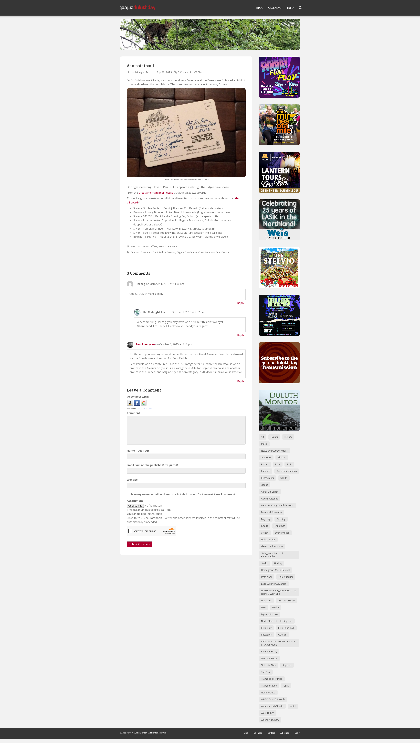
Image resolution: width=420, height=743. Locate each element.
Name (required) (138, 450)
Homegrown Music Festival (275, 570)
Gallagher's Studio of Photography (272, 555)
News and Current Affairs (144, 246)
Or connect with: (138, 396)
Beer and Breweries (141, 252)
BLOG (259, 7)
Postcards (266, 634)
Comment (133, 413)
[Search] (298, 7)
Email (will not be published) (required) (152, 465)
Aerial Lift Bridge (270, 491)
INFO (290, 7)
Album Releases (269, 498)
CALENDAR (275, 7)
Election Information (272, 546)
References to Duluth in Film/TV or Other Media (278, 643)
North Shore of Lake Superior (276, 621)
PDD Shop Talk (286, 627)
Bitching (281, 519)
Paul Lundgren (145, 344)
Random (265, 471)
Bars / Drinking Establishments (277, 505)
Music (264, 443)
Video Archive (268, 692)
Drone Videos (282, 532)
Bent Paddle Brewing (164, 252)
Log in (297, 733)
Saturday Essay (269, 651)
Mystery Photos (269, 614)
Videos (264, 484)
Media (275, 607)
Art (262, 436)
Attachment (135, 500)
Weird (293, 706)
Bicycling (265, 519)
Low (263, 607)
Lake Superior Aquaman (273, 583)
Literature (266, 600)
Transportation (269, 685)
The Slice (266, 672)
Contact (271, 733)
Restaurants (267, 477)
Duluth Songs (268, 539)
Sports (283, 477)
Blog (246, 733)
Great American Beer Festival (156, 192)
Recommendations (168, 246)
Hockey (278, 563)
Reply (240, 303)
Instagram (266, 576)
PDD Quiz (266, 627)
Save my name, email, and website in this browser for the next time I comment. (183, 494)
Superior (287, 665)
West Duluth (267, 712)
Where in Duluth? (270, 719)
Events (274, 436)
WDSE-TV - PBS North (273, 699)
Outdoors (266, 457)
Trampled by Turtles (271, 678)
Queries (282, 634)
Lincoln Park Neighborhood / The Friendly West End (278, 592)
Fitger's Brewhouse (187, 252)
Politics (265, 464)
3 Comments (185, 72)
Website (132, 479)
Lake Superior (285, 576)
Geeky (264, 563)
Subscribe (284, 733)
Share (201, 72)
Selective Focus (269, 658)
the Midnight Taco (141, 72)
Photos (281, 457)
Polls (277, 464)
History (288, 436)
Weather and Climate (272, 706)
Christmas (279, 525)
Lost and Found (286, 600)
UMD (286, 685)
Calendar (257, 733)
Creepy (264, 532)
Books (264, 525)
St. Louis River (268, 665)
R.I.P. (289, 464)
